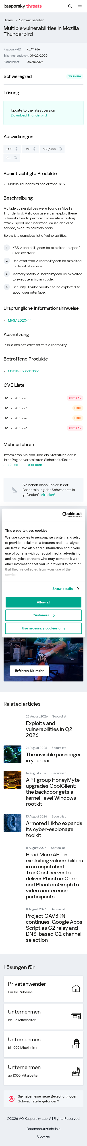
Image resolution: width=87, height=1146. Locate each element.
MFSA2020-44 (20, 320)
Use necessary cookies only (43, 628)
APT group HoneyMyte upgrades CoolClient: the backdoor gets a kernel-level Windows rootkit (53, 792)
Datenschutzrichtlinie (43, 1129)
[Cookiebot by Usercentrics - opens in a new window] (62, 515)
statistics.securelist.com (23, 465)
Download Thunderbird (29, 115)
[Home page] (23, 6)
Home (8, 20)
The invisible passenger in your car (53, 757)
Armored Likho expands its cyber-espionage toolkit (54, 829)
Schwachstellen (31, 20)
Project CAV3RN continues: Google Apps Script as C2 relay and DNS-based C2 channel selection (54, 928)
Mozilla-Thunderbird (23, 371)
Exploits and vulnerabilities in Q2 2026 (49, 729)
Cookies (43, 1136)
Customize (41, 615)
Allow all (43, 602)
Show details (62, 589)
